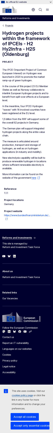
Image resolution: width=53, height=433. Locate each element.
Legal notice (8, 366)
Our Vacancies (10, 298)
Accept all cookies (25, 416)
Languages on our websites (17, 348)
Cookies (6, 354)
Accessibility (9, 372)
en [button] (33, 9)
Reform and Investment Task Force (21, 277)
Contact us (8, 337)
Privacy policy (9, 360)
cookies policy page (22, 395)
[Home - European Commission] (9, 9)
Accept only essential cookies (31, 425)
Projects (9, 25)
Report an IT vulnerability (15, 343)
